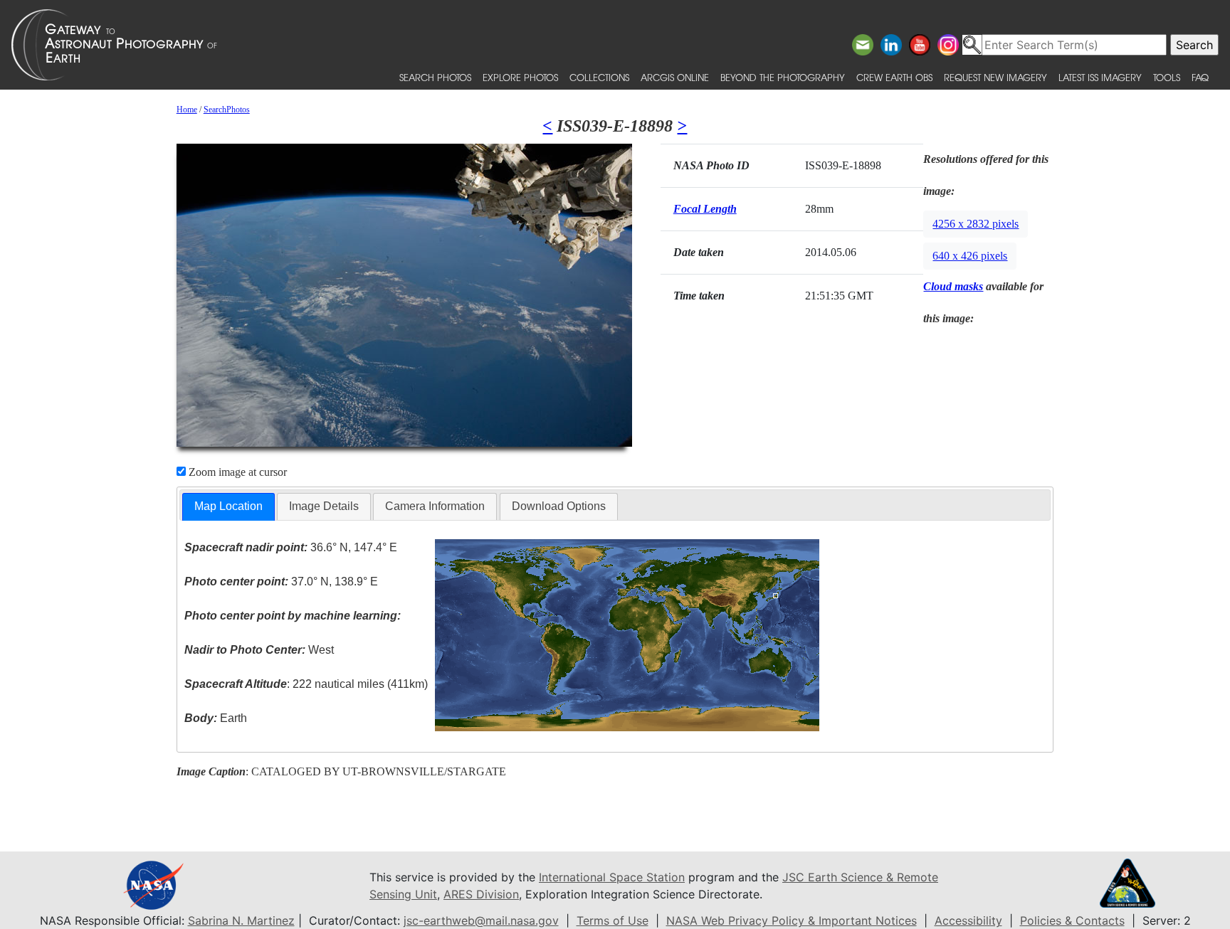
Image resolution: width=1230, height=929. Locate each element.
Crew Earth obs (894, 77)
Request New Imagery (995, 77)
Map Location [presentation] (228, 506)
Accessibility (968, 920)
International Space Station (612, 877)
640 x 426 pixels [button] (969, 256)
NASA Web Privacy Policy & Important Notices (791, 920)
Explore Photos (520, 77)
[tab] (228, 507)
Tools (1166, 77)
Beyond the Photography (782, 77)
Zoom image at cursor (236, 472)
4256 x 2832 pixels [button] (975, 224)
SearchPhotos (227, 110)
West (259, 650)
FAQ (1200, 77)
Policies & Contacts (1072, 920)
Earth (215, 718)
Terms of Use (612, 920)
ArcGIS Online (675, 77)
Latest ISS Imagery (1100, 77)
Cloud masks (953, 286)
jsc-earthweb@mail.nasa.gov (481, 920)
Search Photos (435, 77)
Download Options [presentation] (559, 506)
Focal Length (705, 209)
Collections (599, 77)
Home (187, 110)
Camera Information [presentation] (435, 506)
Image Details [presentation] (324, 506)
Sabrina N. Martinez (241, 920)
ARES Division (481, 894)
